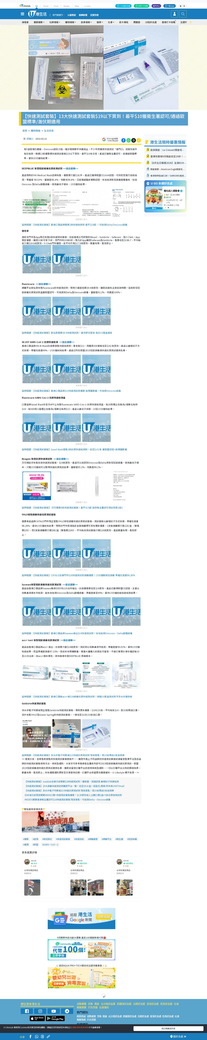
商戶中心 (156, 6)
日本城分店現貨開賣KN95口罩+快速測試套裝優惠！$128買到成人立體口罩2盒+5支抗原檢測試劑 (73, 795)
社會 (176, 1003)
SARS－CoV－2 (51, 844)
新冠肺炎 (48, 839)
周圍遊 (136, 22)
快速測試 (79, 839)
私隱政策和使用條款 (79, 1027)
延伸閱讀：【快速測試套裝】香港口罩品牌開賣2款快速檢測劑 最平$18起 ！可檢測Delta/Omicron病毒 (74, 224)
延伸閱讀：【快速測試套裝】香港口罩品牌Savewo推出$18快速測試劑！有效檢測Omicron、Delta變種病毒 (77, 633)
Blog (77, 6)
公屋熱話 (71, 15)
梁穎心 (30, 138)
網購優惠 (93, 839)
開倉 (96, 1003)
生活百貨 (49, 130)
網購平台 (107, 839)
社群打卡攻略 (143, 6)
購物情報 (35, 130)
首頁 (24, 130)
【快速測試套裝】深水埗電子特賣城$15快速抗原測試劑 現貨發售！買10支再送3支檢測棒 (69, 790)
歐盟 (36, 844)
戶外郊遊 (93, 1007)
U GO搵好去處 (124, 6)
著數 (26, 839)
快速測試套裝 (63, 839)
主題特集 (184, 22)
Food (56, 6)
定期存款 (94, 15)
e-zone (87, 6)
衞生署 (120, 839)
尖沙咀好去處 (108, 1003)
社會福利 (104, 1007)
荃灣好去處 (153, 1003)
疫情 (36, 839)
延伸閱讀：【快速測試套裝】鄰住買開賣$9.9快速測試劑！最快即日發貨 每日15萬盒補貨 (67, 332)
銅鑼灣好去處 (124, 1003)
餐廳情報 (81, 1007)
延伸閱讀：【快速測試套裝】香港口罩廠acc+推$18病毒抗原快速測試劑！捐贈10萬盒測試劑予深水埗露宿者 (77, 696)
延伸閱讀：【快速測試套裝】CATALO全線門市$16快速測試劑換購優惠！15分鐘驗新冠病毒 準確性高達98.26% (78, 575)
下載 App (170, 6)
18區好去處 (151, 22)
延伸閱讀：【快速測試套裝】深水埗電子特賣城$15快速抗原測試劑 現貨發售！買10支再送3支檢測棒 (73, 755)
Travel (45, 6)
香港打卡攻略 (168, 22)
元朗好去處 (139, 1003)
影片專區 (123, 22)
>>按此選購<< (70, 168)
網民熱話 (81, 1016)
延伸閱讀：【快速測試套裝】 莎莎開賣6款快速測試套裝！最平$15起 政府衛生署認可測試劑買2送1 (72, 507)
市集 (90, 1003)
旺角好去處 (166, 1003)
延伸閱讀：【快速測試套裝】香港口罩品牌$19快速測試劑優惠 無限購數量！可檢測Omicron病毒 (71, 390)
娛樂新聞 (83, 15)
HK (36, 6)
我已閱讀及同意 (168, 1028)
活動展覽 (81, 1003)
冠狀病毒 (132, 839)
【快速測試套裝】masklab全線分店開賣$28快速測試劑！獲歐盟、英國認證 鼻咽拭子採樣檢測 (72, 781)
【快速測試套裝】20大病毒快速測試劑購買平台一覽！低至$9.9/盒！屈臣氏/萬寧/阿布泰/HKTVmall (74, 786)
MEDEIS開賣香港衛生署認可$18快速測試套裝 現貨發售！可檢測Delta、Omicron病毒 (67, 799)
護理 (26, 844)
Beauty (67, 6)
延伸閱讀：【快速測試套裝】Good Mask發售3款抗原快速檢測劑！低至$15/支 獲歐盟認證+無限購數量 (74, 449)
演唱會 (25, 22)
